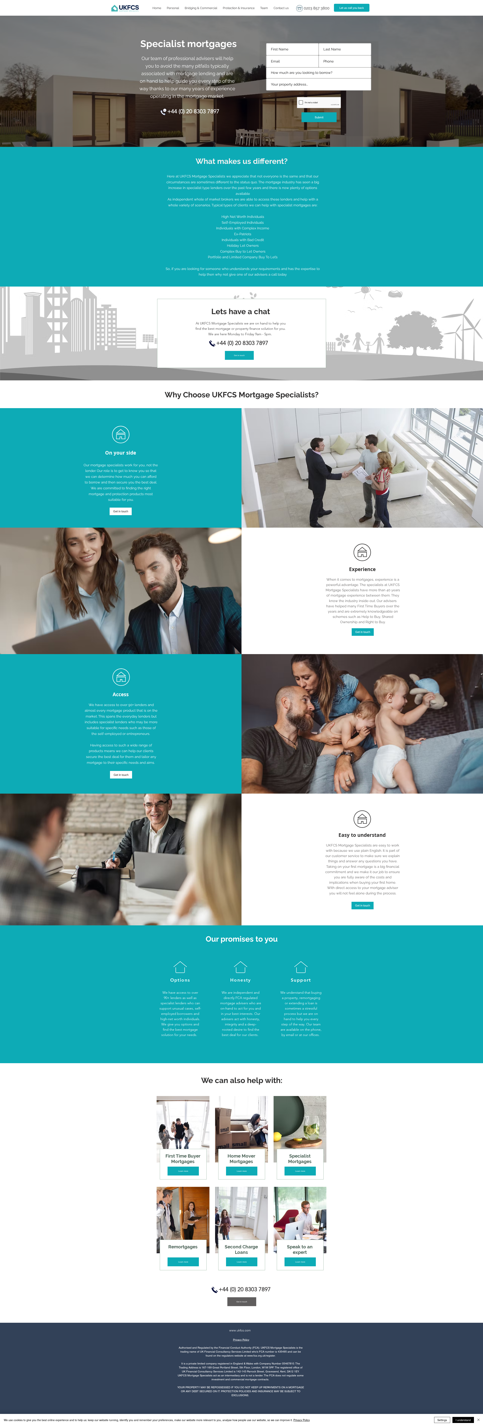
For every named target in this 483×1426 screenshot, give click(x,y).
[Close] (478, 1420)
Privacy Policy (241, 1339)
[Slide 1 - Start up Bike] (241, 137)
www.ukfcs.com (240, 1330)
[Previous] (24, 81)
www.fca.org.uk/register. (261, 1355)
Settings (442, 1420)
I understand (463, 1420)
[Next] (458, 81)
